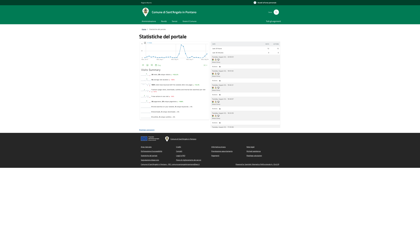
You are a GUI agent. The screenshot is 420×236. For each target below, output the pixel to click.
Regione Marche (146, 3)
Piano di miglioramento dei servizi (188, 160)
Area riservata (146, 147)
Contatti (179, 151)
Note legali (251, 147)
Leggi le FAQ (180, 155)
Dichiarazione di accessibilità (151, 151)
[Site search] (276, 12)
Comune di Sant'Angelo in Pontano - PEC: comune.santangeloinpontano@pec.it (170, 164)
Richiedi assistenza (254, 151)
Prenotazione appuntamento (222, 151)
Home (144, 29)
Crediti (178, 147)
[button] (265, 2)
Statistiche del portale (149, 155)
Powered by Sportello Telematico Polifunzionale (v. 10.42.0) (257, 164)
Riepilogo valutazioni (147, 129)
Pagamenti (215, 155)
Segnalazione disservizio (150, 160)
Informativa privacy (218, 147)
